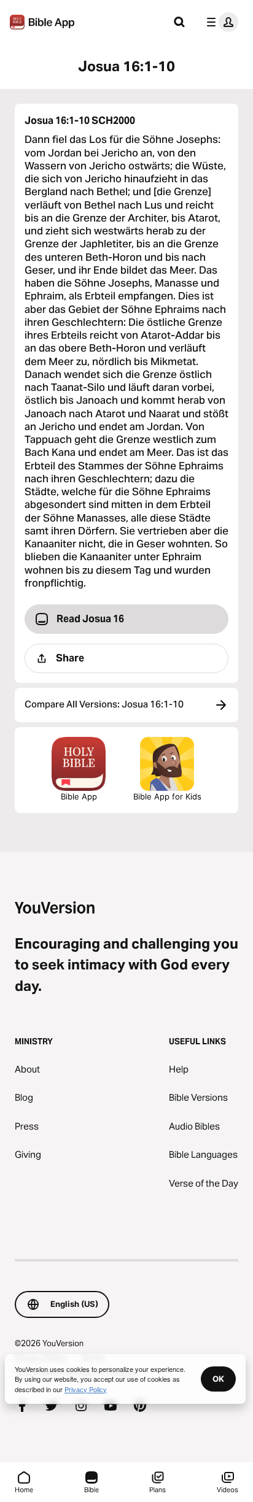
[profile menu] (220, 22)
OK (218, 1379)
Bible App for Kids (167, 796)
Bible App (79, 796)
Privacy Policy (85, 1389)
